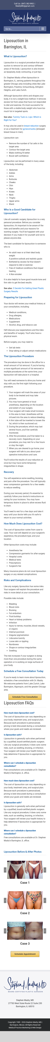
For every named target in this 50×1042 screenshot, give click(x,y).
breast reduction (31, 126)
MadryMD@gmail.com (25, 6)
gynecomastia (29, 129)
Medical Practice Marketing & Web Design (25, 1028)
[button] (5, 870)
